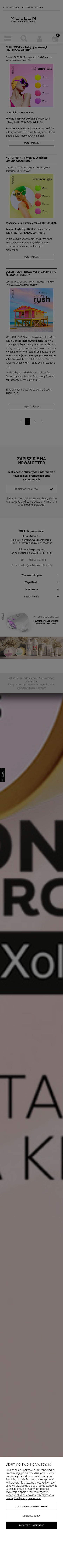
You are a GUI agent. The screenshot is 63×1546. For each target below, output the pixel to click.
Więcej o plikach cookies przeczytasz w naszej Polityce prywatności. (30, 1496)
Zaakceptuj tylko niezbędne (31, 1506)
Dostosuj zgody (31, 1516)
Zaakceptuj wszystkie (31, 1525)
